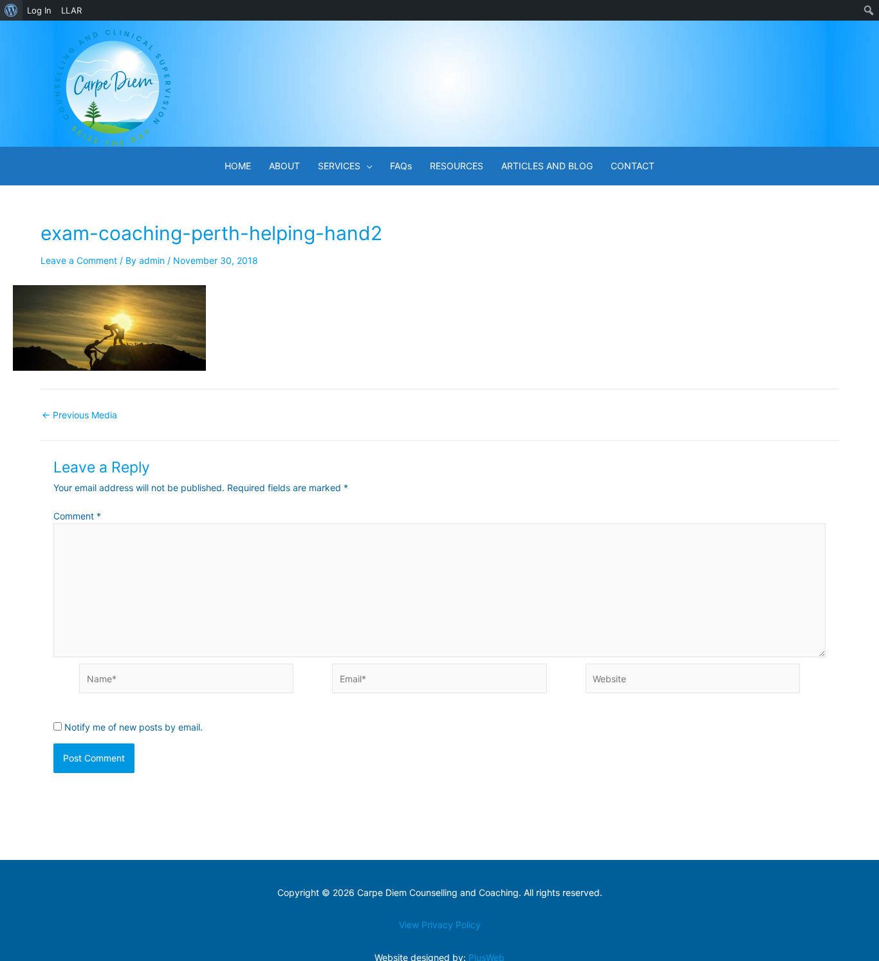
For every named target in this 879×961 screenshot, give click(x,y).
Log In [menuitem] (39, 10)
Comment (77, 515)
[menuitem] (11, 10)
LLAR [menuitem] (71, 10)
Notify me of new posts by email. (133, 727)
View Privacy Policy (440, 924)
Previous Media (79, 415)
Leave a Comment (79, 260)
